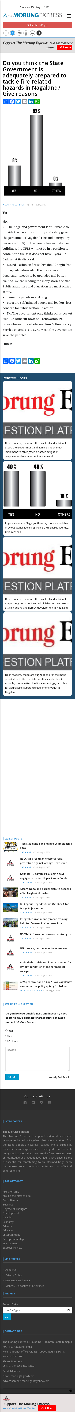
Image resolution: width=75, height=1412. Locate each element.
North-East (27, 882)
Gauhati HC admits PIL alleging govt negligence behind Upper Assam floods (43, 876)
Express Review (12, 1247)
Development (11, 1213)
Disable (7, 1217)
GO (7, 1316)
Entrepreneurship (13, 1239)
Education (8, 1230)
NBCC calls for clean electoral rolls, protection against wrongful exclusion (43, 861)
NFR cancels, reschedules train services (43, 948)
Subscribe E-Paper (37, 25)
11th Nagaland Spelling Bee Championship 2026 (46, 846)
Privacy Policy (13, 1275)
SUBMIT (12, 1077)
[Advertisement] (24, 724)
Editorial (7, 1226)
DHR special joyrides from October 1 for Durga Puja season (44, 906)
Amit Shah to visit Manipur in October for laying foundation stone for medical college (45, 967)
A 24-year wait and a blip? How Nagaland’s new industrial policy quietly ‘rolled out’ (46, 984)
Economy (8, 1221)
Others (13, 1041)
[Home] (34, 14)
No (10, 1036)
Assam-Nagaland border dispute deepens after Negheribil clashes (45, 891)
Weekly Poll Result (14, 205)
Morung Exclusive (31, 991)
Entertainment (11, 1234)
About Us (11, 1269)
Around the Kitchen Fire (17, 1195)
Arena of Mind (11, 1191)
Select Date (10, 1304)
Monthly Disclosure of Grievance (24, 1285)
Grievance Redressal (17, 1280)
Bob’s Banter (10, 1200)
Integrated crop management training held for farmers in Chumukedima (44, 921)
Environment (10, 1243)
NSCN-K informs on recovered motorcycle (45, 934)
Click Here (64, 47)
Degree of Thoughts (15, 1209)
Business (8, 1204)
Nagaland (26, 852)
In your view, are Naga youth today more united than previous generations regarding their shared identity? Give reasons (37, 527)
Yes (10, 1030)
